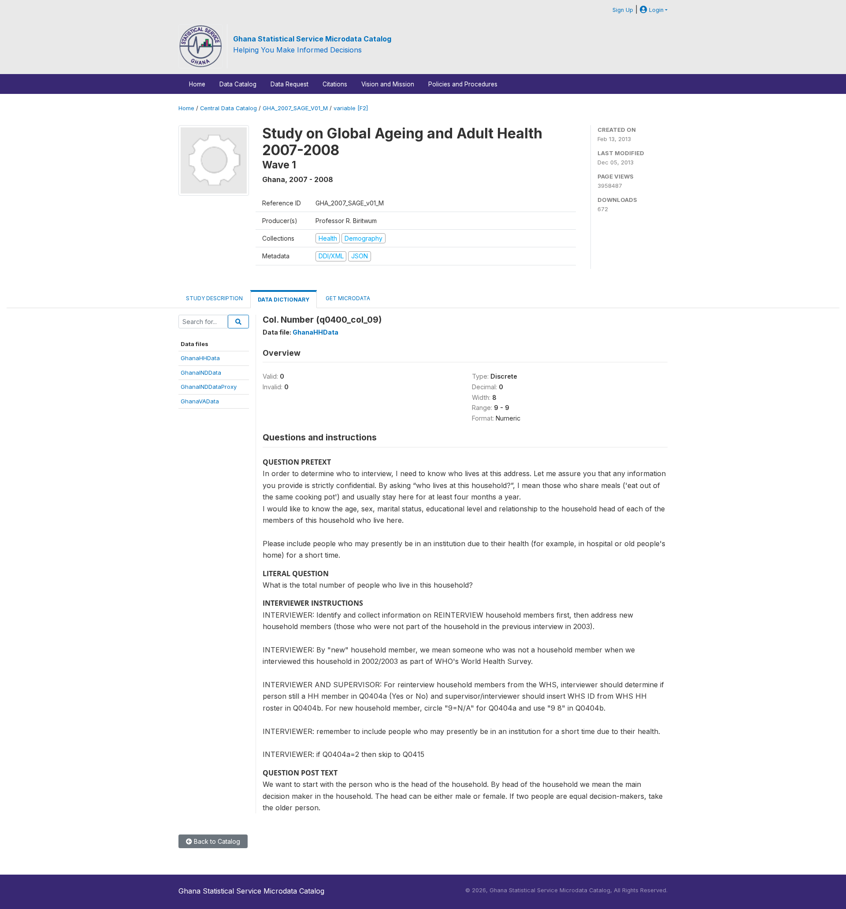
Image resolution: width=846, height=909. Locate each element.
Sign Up (622, 10)
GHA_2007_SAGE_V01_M (295, 108)
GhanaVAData (200, 401)
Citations (335, 84)
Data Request (289, 84)
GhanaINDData (201, 372)
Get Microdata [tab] (347, 298)
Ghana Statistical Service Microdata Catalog (312, 38)
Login (655, 10)
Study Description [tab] (214, 298)
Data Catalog (237, 84)
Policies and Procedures (462, 84)
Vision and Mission (387, 84)
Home (197, 84)
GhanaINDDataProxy (209, 386)
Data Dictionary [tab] (283, 299)
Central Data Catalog (228, 108)
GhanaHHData (200, 357)
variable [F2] (351, 108)
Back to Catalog (216, 841)
